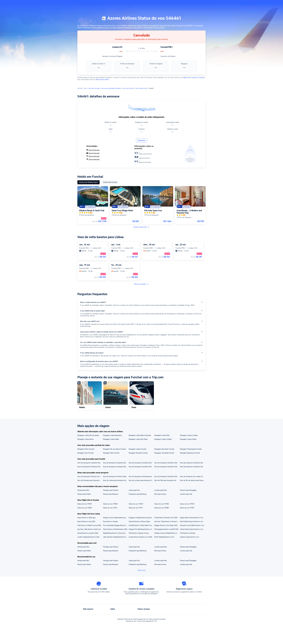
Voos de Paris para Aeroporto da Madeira (167, 480)
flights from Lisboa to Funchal (193, 77)
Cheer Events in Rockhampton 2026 (115, 529)
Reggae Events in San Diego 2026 (165, 525)
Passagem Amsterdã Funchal (164, 453)
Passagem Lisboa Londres (189, 435)
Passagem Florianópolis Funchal (191, 449)
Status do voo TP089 (161, 508)
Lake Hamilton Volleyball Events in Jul (115, 537)
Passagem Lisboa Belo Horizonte (140, 435)
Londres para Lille (186, 494)
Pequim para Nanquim (110, 494)
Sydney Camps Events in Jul (189, 537)
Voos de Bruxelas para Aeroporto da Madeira (90, 480)
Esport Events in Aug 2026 (86, 521)
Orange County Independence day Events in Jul (115, 518)
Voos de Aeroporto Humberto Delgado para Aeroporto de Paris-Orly (115, 463)
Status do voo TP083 (110, 504)
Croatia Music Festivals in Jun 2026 (140, 537)
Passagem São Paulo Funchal (164, 449)
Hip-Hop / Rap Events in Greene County (167, 521)
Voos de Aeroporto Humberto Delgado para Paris (115, 467)
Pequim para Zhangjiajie (188, 490)
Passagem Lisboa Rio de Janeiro (88, 435)
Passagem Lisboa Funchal (137, 449)
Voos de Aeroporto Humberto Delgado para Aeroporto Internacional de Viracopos (141, 463)
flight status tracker (102, 79)
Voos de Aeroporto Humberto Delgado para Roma (192, 467)
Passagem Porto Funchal (85, 449)
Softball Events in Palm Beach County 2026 (141, 525)
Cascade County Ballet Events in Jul (192, 525)
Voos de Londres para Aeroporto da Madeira (141, 480)
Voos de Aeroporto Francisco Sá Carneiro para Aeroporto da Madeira (90, 476)
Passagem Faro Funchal (85, 453)
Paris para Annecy (160, 494)
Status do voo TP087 (84, 508)
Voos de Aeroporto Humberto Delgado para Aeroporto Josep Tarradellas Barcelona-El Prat (90, 463)
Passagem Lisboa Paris (162, 435)
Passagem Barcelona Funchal (190, 453)
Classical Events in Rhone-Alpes (139, 521)
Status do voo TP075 (187, 504)
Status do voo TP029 (136, 504)
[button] (230, 4)
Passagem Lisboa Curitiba (163, 439)
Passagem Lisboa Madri (111, 439)
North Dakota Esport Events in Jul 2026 (192, 521)
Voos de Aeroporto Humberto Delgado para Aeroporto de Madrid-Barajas (167, 463)
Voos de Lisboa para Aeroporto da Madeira (115, 480)
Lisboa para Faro (134, 490)
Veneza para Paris (83, 490)
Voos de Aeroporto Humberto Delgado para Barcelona (90, 467)
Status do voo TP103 (187, 508)
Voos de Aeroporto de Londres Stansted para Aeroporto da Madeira (192, 476)
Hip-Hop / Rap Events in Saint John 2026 (90, 529)
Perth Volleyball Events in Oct (164, 537)
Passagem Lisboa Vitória (188, 439)
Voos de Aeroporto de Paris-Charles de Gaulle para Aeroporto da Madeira (115, 476)
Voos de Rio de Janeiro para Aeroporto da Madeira (192, 480)
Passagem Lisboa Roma (85, 439)
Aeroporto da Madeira (168, 56)
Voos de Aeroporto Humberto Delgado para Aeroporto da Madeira (167, 476)
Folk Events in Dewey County (139, 533)
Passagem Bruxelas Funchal (138, 453)
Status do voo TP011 (110, 508)
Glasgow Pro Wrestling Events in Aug (141, 529)
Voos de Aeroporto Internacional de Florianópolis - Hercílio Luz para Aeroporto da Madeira (141, 476)
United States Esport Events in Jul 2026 (192, 529)
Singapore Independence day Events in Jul (141, 518)
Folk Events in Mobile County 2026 (89, 525)
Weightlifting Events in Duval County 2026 (115, 533)
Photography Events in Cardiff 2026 (166, 529)
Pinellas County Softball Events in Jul (166, 533)
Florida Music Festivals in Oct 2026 (166, 518)
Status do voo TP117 (136, 508)
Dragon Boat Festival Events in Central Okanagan (192, 518)
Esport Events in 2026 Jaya (86, 518)
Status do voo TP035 (161, 504)
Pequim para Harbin (84, 494)
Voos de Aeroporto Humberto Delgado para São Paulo (141, 467)
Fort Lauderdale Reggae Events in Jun (115, 525)
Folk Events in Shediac (187, 533)
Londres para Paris (160, 490)
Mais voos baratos (140, 284)
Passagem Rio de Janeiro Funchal (114, 449)
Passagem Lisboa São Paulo (138, 439)
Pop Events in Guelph (110, 521)
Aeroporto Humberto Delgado (112, 56)
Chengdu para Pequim (110, 490)
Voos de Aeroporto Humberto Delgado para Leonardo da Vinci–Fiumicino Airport (192, 463)
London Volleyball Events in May (88, 537)
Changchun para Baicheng (137, 494)
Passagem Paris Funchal (111, 453)
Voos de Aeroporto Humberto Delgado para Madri (167, 467)
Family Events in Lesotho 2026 (87, 533)
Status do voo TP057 (84, 504)
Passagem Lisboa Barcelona (112, 435)
